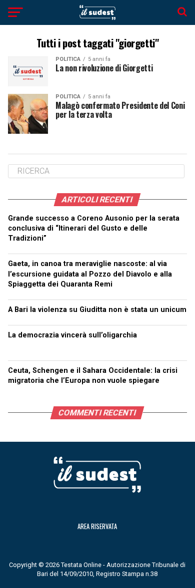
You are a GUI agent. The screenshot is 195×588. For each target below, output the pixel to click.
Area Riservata (97, 526)
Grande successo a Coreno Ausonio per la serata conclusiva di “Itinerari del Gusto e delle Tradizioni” (94, 228)
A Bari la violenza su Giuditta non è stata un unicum (97, 309)
